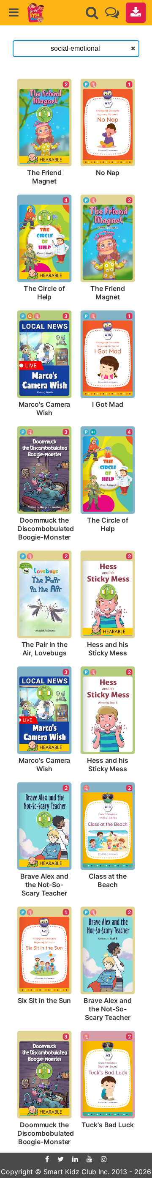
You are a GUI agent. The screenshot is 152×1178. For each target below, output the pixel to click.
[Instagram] (104, 1159)
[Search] (92, 12)
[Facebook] (47, 1159)
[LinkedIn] (75, 1159)
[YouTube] (89, 1159)
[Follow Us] (112, 12)
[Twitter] (60, 1159)
